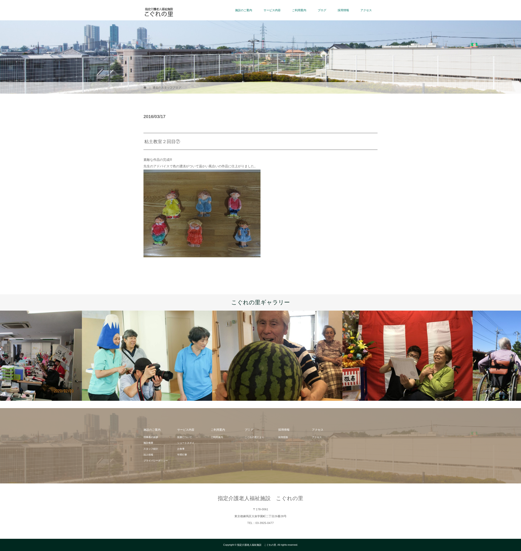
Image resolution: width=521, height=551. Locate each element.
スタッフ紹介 (150, 448)
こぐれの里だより (254, 437)
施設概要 (148, 442)
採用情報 (343, 10)
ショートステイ (185, 442)
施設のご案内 (243, 10)
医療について (184, 437)
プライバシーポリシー (155, 460)
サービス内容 (272, 10)
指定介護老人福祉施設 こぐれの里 (260, 498)
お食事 (181, 448)
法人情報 (148, 454)
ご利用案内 (299, 10)
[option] (65, 356)
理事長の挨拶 (150, 437)
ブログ (322, 10)
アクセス (366, 10)
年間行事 (182, 454)
